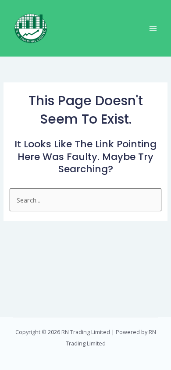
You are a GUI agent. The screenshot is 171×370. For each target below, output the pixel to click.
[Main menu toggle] (153, 28)
